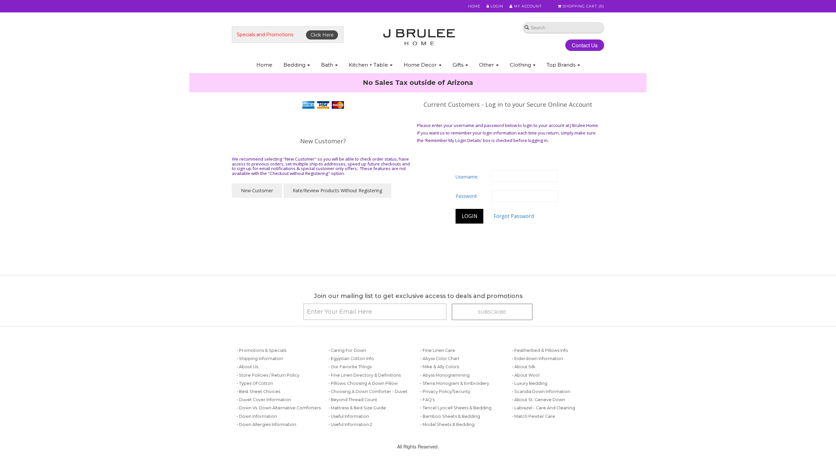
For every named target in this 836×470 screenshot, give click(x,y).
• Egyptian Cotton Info (351, 379)
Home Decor (421, 65)
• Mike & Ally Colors (439, 387)
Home (474, 6)
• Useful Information (349, 437)
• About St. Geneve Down (538, 420)
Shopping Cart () (582, 6)
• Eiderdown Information (537, 379)
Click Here (322, 35)
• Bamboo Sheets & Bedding (450, 437)
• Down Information (257, 437)
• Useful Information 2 (350, 445)
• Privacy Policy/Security (445, 412)
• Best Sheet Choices (258, 412)
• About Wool (525, 396)
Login (496, 6)
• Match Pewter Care (533, 437)
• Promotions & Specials (261, 371)
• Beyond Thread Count (353, 420)
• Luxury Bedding (529, 404)
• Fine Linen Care (437, 371)
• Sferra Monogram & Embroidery (454, 404)
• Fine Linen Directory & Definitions (365, 396)
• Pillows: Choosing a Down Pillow (363, 404)
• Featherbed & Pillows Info (540, 371)
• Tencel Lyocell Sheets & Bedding (455, 429)
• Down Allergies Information (266, 445)
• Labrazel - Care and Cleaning (543, 429)
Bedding (295, 65)
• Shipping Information (260, 379)
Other (487, 65)
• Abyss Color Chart (439, 379)
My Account (527, 6)
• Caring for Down (347, 371)
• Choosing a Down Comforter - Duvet (368, 412)
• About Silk (523, 387)
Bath (327, 65)
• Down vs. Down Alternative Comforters (279, 429)
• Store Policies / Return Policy (268, 396)
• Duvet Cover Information (264, 420)
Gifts (459, 65)
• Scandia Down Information (541, 412)
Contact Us (579, 45)
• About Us (247, 387)
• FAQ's (427, 420)
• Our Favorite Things (350, 387)
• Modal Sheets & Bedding (447, 445)
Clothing (521, 65)
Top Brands (562, 65)
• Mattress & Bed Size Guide (357, 429)
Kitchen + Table (369, 65)
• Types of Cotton (255, 404)
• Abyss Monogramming (445, 396)
